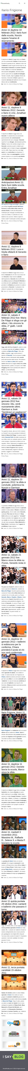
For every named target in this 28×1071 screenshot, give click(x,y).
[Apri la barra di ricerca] (19, 3)
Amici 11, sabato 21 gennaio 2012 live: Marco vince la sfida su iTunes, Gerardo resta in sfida (13, 560)
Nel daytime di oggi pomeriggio (10, 204)
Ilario (21, 206)
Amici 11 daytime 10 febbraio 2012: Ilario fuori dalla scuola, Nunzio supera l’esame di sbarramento (14, 35)
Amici (22, 349)
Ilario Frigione (5, 730)
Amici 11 (6, 84)
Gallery (3, 1015)
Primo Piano (4, 223)
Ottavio (19, 597)
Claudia (13, 597)
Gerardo (9, 355)
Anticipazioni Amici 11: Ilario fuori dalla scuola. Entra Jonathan (13, 185)
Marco (9, 597)
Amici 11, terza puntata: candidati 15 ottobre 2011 (13, 970)
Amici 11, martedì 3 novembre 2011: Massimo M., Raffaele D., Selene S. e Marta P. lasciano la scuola (13, 837)
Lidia (13, 361)
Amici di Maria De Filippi (16, 84)
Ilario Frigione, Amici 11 (13, 712)
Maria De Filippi (13, 351)
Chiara (3, 677)
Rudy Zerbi (9, 869)
